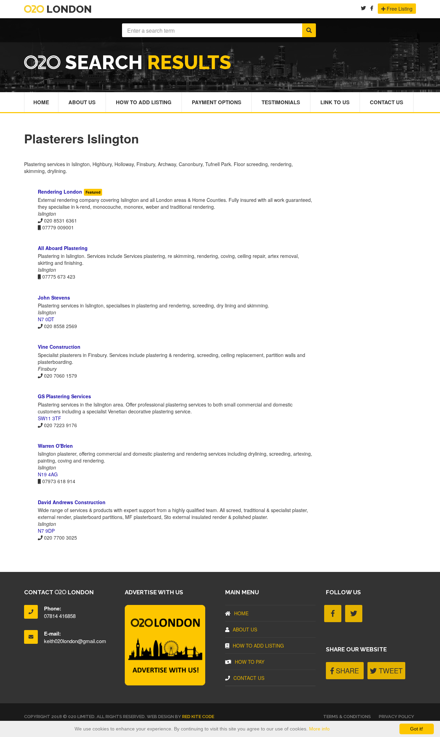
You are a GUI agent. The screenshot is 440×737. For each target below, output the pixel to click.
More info (319, 728)
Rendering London (60, 191)
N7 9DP (46, 530)
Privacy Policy (396, 716)
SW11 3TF (49, 418)
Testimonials (281, 102)
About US (245, 629)
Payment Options (216, 102)
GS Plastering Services (64, 396)
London (68, 9)
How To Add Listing (144, 102)
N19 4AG (48, 474)
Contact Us (386, 102)
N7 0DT (46, 319)
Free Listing (398, 8)
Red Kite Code (198, 716)
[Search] (309, 30)
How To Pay (249, 661)
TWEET (390, 670)
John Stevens (54, 297)
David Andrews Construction (72, 502)
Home (41, 102)
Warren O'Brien (55, 445)
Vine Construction (59, 346)
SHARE (346, 670)
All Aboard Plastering (63, 248)
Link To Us (335, 102)
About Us (82, 102)
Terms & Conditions (347, 716)
